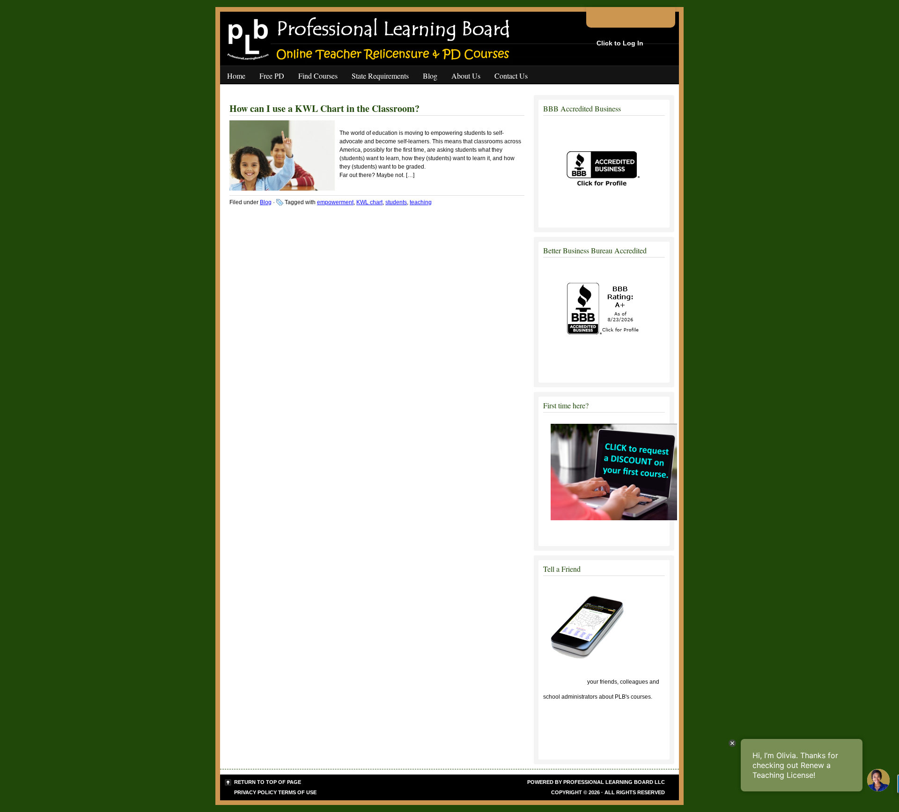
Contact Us (511, 76)
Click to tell (564, 682)
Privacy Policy (255, 792)
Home (236, 76)
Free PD (271, 76)
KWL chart (369, 202)
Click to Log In (620, 43)
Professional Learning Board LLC (614, 782)
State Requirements (380, 76)
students (396, 202)
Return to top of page (267, 782)
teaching (421, 202)
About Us (465, 76)
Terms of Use (297, 792)
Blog (430, 76)
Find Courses (318, 76)
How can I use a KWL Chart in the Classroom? (324, 108)
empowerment (335, 202)
